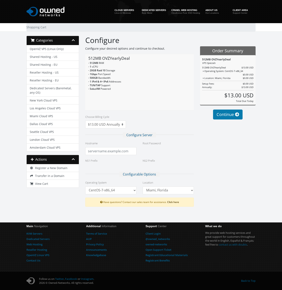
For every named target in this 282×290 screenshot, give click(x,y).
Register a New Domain (50, 168)
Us (33, 260)
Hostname (91, 143)
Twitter (59, 279)
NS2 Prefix (149, 160)
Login (153, 233)
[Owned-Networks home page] (45, 11)
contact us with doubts (233, 244)
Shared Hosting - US (43, 57)
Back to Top (248, 281)
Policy (95, 244)
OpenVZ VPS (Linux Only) (47, 49)
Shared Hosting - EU (43, 65)
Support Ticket (158, 250)
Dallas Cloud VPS (41, 124)
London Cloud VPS (42, 140)
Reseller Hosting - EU (44, 80)
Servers (34, 233)
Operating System (96, 182)
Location (148, 182)
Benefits (158, 260)
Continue (226, 114)
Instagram (87, 279)
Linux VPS (37, 255)
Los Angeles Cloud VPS (45, 108)
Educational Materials (167, 255)
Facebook (71, 279)
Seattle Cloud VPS (42, 132)
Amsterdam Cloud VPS (45, 147)
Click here (173, 202)
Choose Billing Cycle (97, 117)
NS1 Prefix (91, 160)
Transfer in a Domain (48, 176)
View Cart (40, 184)
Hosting (34, 244)
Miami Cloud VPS (41, 116)
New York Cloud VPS (43, 100)
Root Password (152, 143)
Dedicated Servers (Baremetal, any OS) (51, 90)
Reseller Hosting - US (44, 72)
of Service (96, 233)
